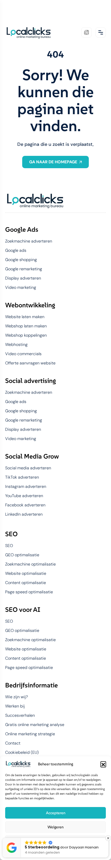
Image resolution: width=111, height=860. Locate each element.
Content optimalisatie (25, 583)
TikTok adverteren (22, 477)
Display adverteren (23, 278)
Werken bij (15, 706)
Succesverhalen (20, 715)
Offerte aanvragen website (30, 363)
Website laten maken (24, 317)
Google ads (15, 250)
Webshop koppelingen (26, 335)
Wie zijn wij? (16, 697)
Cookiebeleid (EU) (22, 752)
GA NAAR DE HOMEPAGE (53, 162)
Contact (12, 743)
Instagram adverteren (25, 487)
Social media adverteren (28, 468)
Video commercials (23, 354)
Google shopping (21, 260)
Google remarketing (23, 269)
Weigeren (55, 827)
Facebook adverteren (25, 505)
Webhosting (16, 345)
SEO (9, 546)
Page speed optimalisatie (29, 592)
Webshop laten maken (26, 326)
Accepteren (55, 812)
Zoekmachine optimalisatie (30, 564)
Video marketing (20, 287)
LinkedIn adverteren (24, 514)
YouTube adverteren (24, 496)
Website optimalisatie (25, 573)
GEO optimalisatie (22, 555)
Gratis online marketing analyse (34, 725)
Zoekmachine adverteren (28, 241)
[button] (103, 764)
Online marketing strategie (30, 734)
